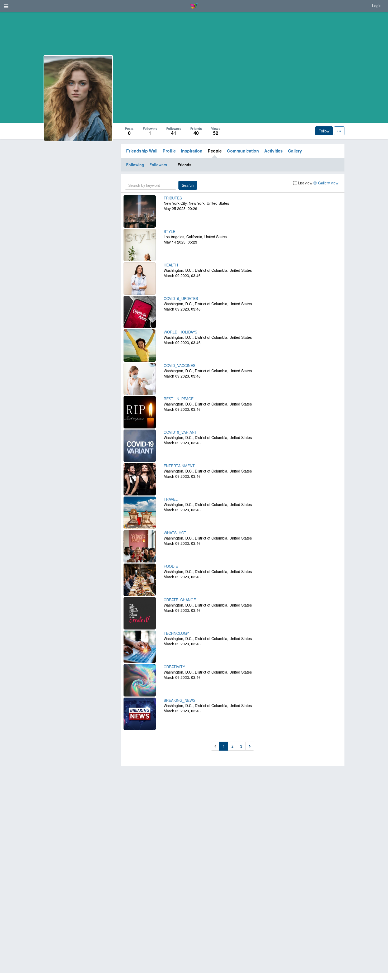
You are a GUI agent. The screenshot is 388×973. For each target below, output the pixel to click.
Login (376, 5)
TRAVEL (171, 499)
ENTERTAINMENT (179, 465)
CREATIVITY (174, 666)
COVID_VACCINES (179, 365)
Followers (158, 164)
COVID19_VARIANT (180, 432)
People (215, 151)
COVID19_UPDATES (181, 298)
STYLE (169, 231)
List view (304, 182)
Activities (273, 151)
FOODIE (171, 566)
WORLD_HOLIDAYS (180, 332)
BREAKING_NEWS (179, 700)
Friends (184, 164)
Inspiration (191, 151)
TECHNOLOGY (176, 633)
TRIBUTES (173, 198)
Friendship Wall (141, 151)
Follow (324, 130)
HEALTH (171, 265)
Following (135, 164)
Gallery (295, 151)
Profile (169, 151)
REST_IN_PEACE (178, 398)
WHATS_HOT (175, 532)
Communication (243, 151)
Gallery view (327, 182)
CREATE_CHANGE (180, 599)
